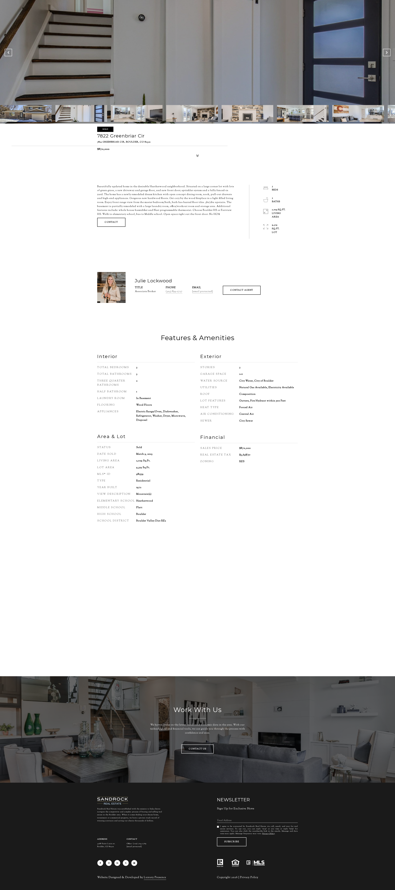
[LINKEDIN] (117, 863)
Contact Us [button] (197, 749)
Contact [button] (111, 222)
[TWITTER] (126, 863)
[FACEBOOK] (100, 863)
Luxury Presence (155, 877)
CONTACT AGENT (241, 290)
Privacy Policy (268, 833)
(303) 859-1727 (174, 291)
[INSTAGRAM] (109, 863)
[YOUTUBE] (134, 863)
